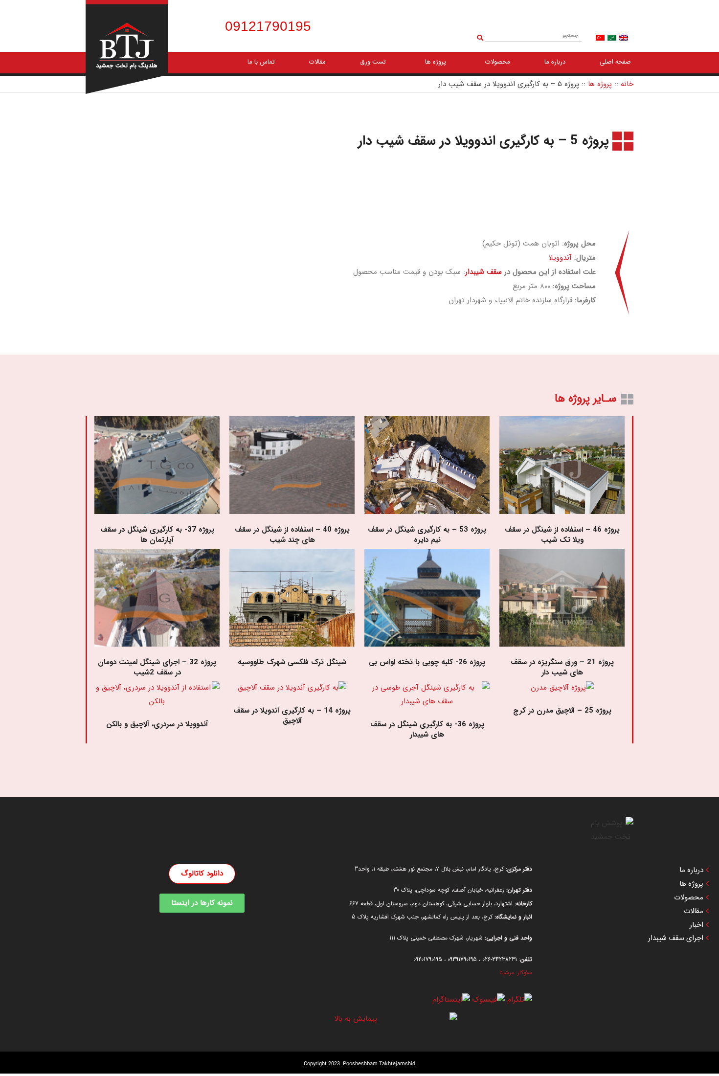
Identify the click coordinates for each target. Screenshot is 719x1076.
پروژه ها (435, 62)
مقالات (317, 62)
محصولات (497, 62)
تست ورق (373, 62)
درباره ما (554, 62)
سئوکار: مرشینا (515, 972)
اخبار (696, 925)
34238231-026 (499, 959)
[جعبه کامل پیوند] (562, 482)
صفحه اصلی (615, 62)
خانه (627, 84)
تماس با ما (261, 62)
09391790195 (462, 959)
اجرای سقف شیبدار (675, 938)
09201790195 (427, 959)
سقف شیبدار (483, 272)
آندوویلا (560, 258)
